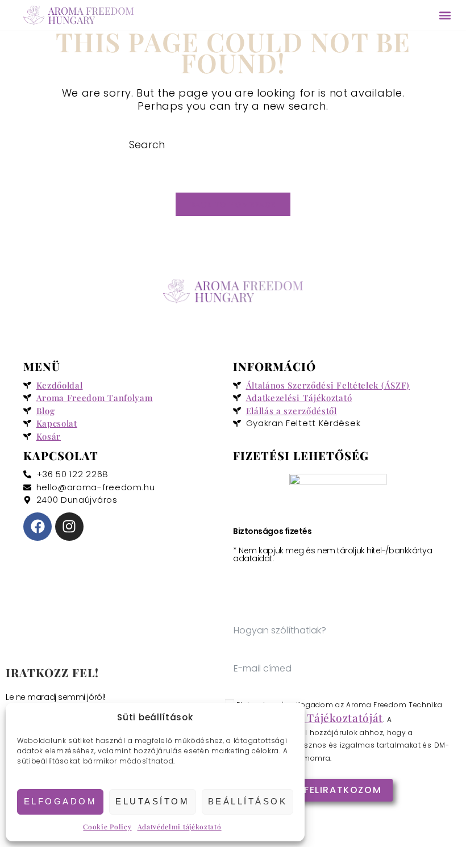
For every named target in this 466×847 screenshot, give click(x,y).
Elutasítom (152, 801)
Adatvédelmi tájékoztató (180, 826)
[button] (444, 15)
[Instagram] (69, 526)
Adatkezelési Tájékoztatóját (309, 717)
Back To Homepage (233, 204)
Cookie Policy (107, 826)
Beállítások (248, 801)
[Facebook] (37, 526)
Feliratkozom (342, 789)
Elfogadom (60, 801)
